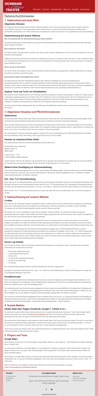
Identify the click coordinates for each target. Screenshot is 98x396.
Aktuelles (37, 9)
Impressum (76, 376)
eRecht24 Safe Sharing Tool (38, 314)
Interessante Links (78, 380)
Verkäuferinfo (56, 9)
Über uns (66, 9)
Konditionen (85, 9)
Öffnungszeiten (11, 376)
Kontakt (75, 9)
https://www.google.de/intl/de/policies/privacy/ (20, 367)
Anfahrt (8, 380)
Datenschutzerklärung (80, 378)
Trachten (45, 9)
